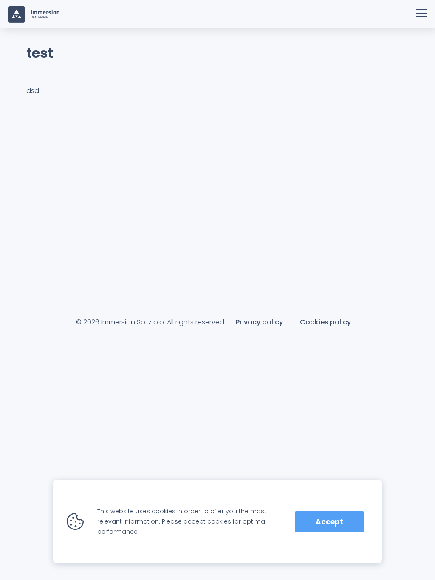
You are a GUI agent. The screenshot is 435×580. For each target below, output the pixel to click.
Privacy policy (259, 322)
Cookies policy (325, 322)
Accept (329, 522)
